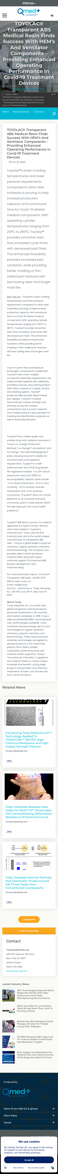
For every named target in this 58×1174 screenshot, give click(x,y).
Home (8, 94)
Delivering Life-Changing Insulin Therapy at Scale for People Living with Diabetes (35, 1024)
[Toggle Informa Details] (29, 3)
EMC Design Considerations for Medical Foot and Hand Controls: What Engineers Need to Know (35, 1055)
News (15, 94)
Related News (21, 111)
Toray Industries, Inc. (29, 89)
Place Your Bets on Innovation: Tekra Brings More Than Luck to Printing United (34, 1008)
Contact (38, 111)
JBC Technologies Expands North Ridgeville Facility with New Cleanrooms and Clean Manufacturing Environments (35, 994)
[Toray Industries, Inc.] (9, 761)
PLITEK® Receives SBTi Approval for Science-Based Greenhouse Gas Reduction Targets (35, 1039)
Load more (29, 919)
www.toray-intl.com (17, 971)
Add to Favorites (29, 930)
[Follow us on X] (52, 94)
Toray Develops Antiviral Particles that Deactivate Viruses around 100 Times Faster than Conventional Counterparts (28, 882)
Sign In (52, 15)
